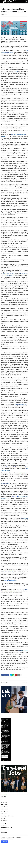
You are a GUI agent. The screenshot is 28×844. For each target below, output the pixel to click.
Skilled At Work (4, 830)
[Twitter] (11, 675)
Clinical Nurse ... (4, 721)
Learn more (10, 838)
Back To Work (4, 802)
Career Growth (4, 806)
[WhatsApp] (13, 675)
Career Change (4, 804)
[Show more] (21, 675)
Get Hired (3, 818)
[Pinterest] (16, 675)
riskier (16, 71)
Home (2, 6)
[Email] (18, 675)
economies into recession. (10, 580)
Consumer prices (5, 483)
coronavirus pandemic (8, 273)
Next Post (24, 682)
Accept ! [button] (5, 841)
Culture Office (4, 813)
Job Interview (4, 820)
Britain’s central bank (8, 571)
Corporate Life (4, 811)
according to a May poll (20, 404)
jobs (9, 758)
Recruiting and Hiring (6, 827)
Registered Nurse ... (5, 745)
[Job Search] (7, 759)
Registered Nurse (4, 725)
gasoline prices (9, 275)
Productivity (4, 825)
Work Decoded (4, 832)
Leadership (3, 823)
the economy (23, 273)
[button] (1, 2)
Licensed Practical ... (5, 737)
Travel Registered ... (5, 730)
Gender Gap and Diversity (7, 816)
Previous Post (4, 682)
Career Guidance (5, 809)
